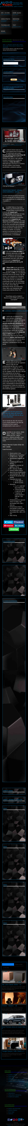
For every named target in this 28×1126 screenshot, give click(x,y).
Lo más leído (6, 967)
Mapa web (11, 1078)
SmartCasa (5, 47)
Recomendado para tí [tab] (8, 964)
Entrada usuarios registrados (16, 1081)
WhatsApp (14, 529)
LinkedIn (20, 526)
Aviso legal (11, 1112)
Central (14, 44)
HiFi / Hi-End (19, 44)
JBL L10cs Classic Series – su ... (12, 984)
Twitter (9, 522)
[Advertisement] (14, 110)
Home (4, 44)
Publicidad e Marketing (14, 1095)
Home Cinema (12, 46)
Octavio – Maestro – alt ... (10, 1006)
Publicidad (11, 1076)
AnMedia (9, 1125)
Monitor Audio (20, 46)
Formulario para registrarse (16, 1080)
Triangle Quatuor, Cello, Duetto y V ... (14, 1051)
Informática (11, 1093)
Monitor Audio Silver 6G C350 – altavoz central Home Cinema (12, 140)
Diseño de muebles (13, 1097)
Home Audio (5, 46)
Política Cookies (12, 1110)
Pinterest (9, 526)
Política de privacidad (14, 1109)
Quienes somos (12, 1075)
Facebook (19, 522)
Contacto (10, 1114)
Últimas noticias (18, 964)
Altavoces (9, 44)
